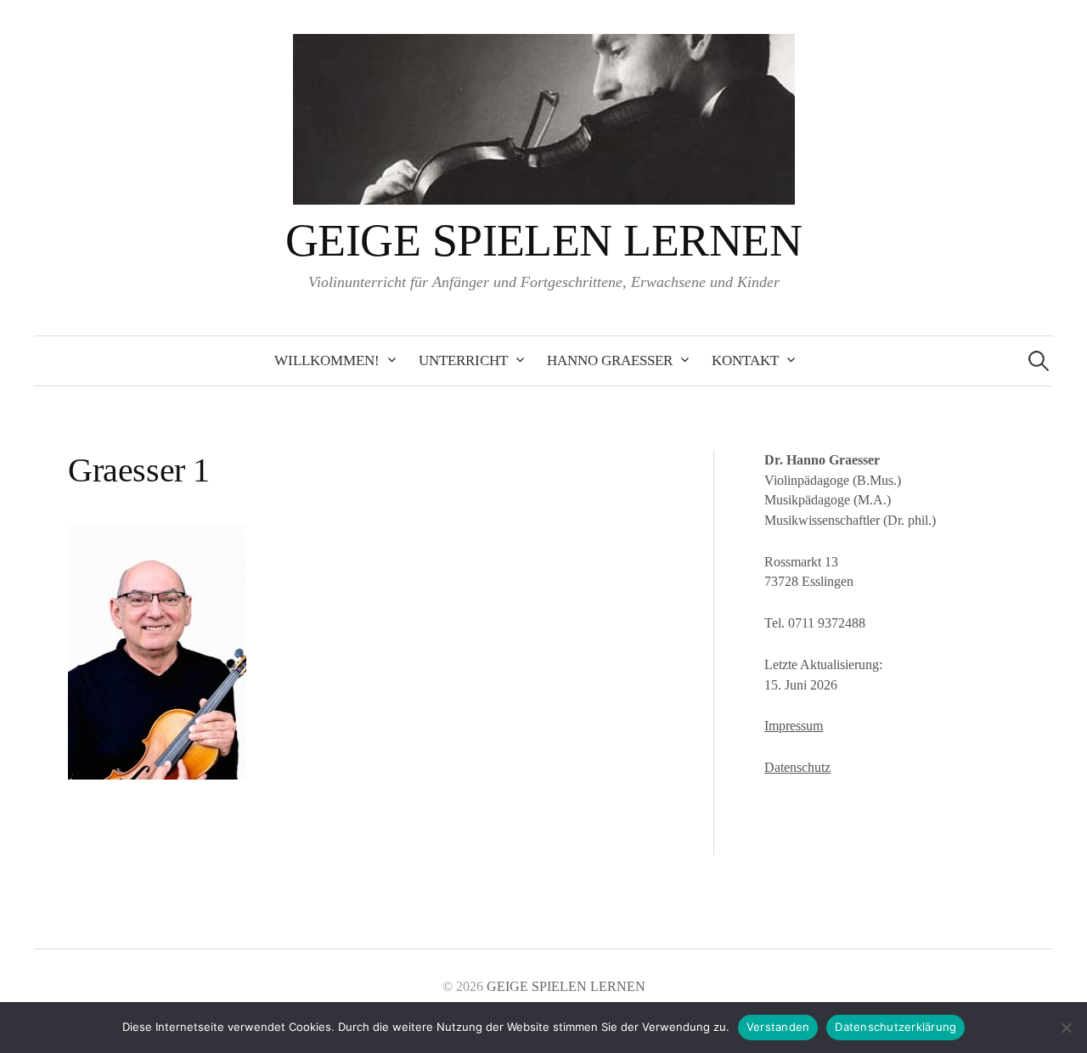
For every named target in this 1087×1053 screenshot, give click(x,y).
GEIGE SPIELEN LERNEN (543, 240)
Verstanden (778, 1026)
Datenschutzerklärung (895, 1026)
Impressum (793, 725)
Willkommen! (327, 360)
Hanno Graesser (610, 360)
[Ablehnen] (1065, 1027)
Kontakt (745, 360)
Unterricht (463, 360)
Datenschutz (797, 767)
